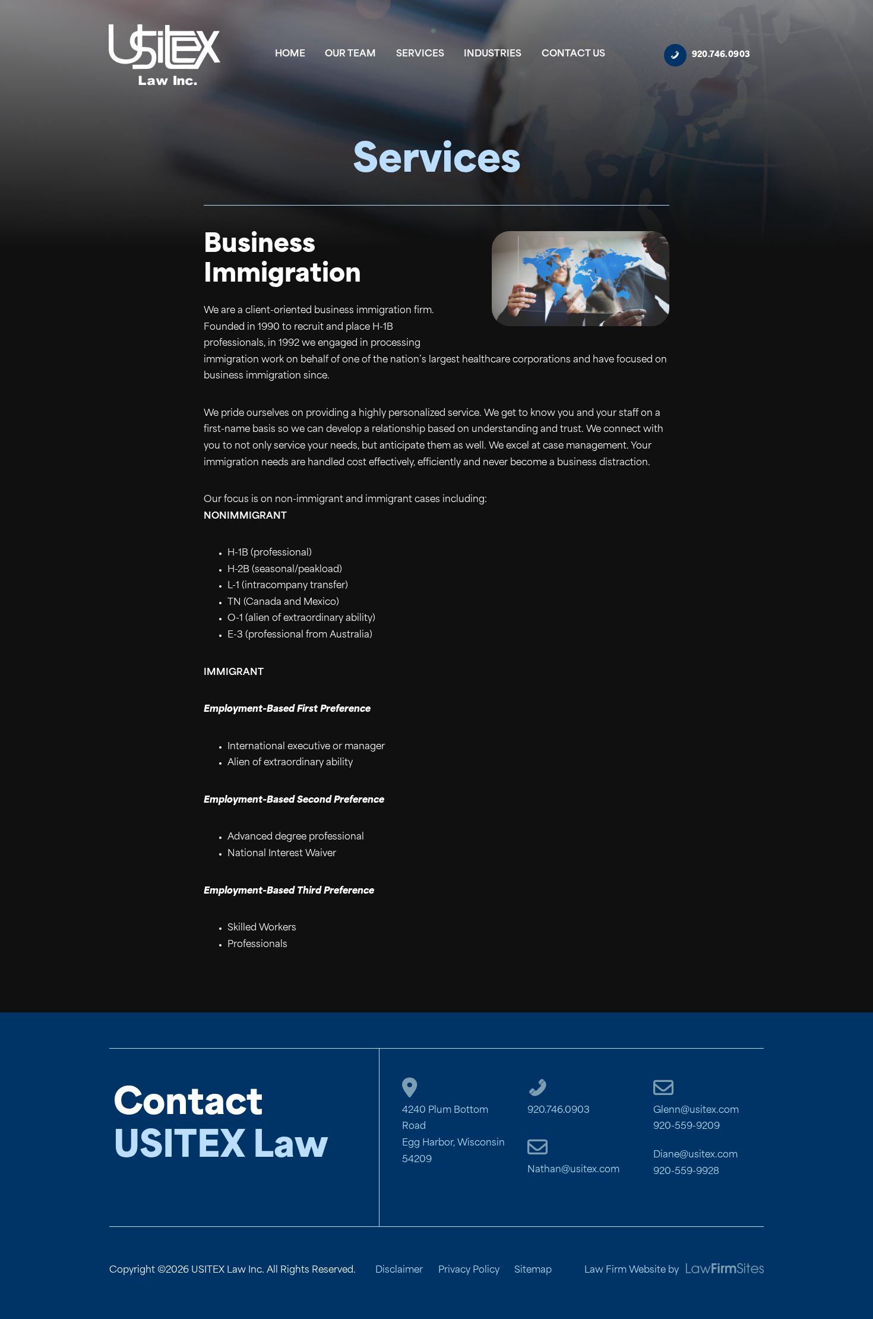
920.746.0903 (558, 1110)
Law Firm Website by (631, 1270)
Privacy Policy (468, 1270)
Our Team (350, 54)
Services (420, 54)
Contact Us (573, 54)
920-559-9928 (686, 1171)
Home (290, 54)
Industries (492, 54)
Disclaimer (399, 1270)
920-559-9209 (686, 1126)
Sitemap (533, 1270)
